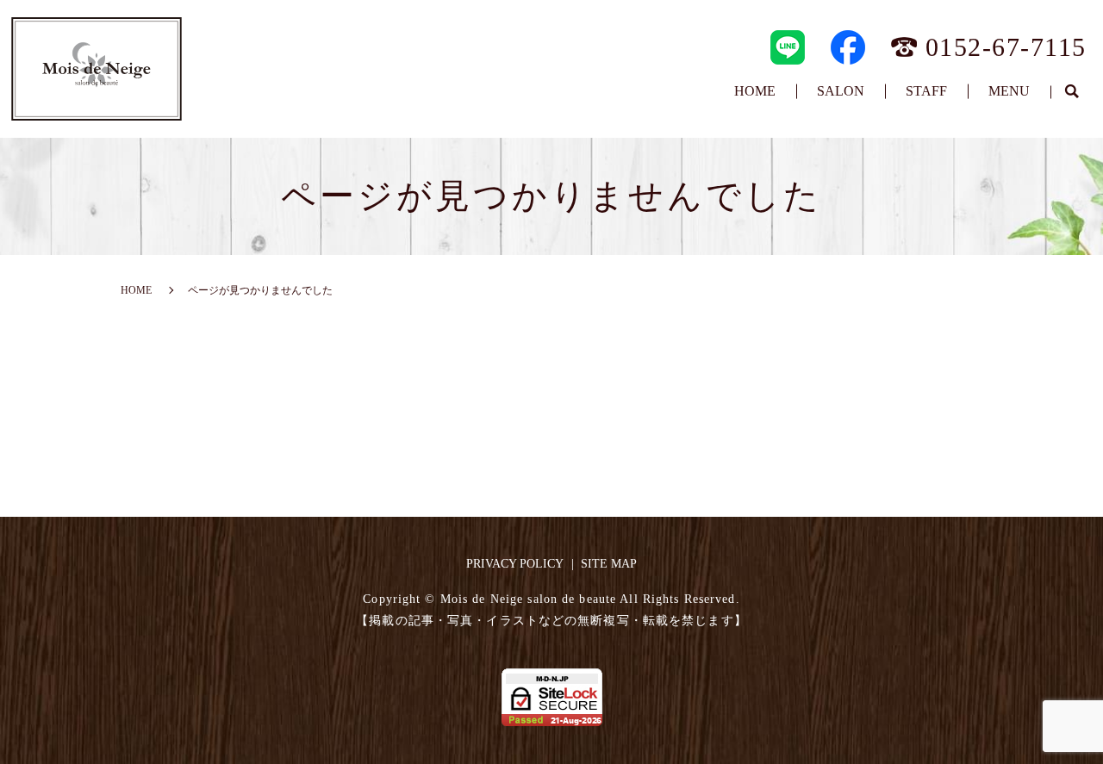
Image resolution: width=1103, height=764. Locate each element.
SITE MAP (609, 563)
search (1071, 92)
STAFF (926, 91)
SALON (840, 91)
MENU (1009, 91)
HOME (755, 91)
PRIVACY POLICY (515, 563)
